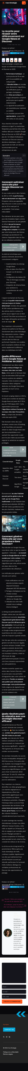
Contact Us (9, 1029)
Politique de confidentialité (10, 1052)
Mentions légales (8, 1054)
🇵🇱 (20, 61)
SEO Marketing (15, 892)
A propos (6, 1024)
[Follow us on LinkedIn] (9, 1037)
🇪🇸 (16, 61)
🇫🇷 (3, 61)
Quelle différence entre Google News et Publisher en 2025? (13, 163)
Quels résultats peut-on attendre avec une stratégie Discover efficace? (13, 173)
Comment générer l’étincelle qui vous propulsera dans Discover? (13, 168)
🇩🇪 (11, 61)
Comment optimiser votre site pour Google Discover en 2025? (13, 159)
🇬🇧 (7, 61)
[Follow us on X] (3, 1037)
